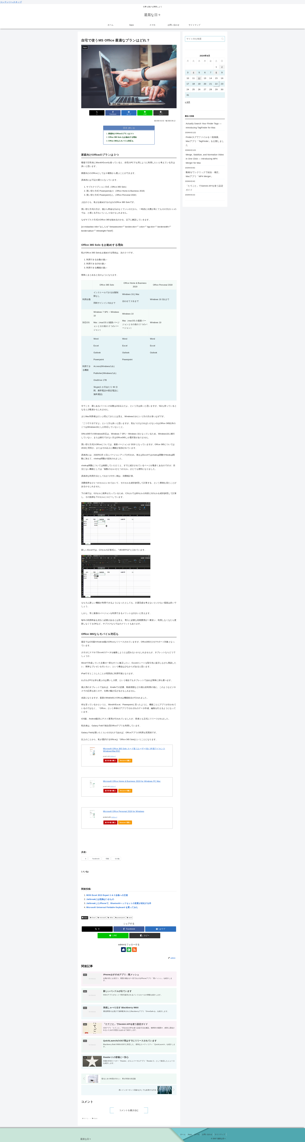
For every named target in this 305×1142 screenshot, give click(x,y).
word (130, 918)
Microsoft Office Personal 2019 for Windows (123, 811)
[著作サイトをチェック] (123, 949)
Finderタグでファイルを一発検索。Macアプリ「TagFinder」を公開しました (205, 141)
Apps (85, 918)
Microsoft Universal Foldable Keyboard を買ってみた (112, 907)
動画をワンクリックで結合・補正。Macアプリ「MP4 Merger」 (203, 174)
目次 (125, 128)
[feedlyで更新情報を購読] (129, 949)
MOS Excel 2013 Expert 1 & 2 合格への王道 (107, 895)
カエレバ (113, 756)
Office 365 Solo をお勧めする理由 (122, 137)
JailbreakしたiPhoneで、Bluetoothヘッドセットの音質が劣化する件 (118, 903)
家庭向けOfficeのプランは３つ (121, 134)
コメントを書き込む (129, 1110)
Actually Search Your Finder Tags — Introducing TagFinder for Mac (203, 125)
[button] (161, 112)
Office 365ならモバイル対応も (121, 141)
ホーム (182, 1134)
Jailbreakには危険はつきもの (100, 899)
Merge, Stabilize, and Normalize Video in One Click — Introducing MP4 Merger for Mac (205, 158)
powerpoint (121, 918)
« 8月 (187, 102)
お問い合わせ (207, 1134)
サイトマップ (220, 1134)
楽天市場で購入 (110, 760)
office (111, 918)
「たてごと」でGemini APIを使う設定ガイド (204, 188)
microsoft (102, 918)
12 (199, 78)
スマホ (197, 1134)
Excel (94, 918)
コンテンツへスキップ (11, 2)
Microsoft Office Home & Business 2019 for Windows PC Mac (132, 781)
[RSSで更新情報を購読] (134, 949)
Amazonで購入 (125, 760)
